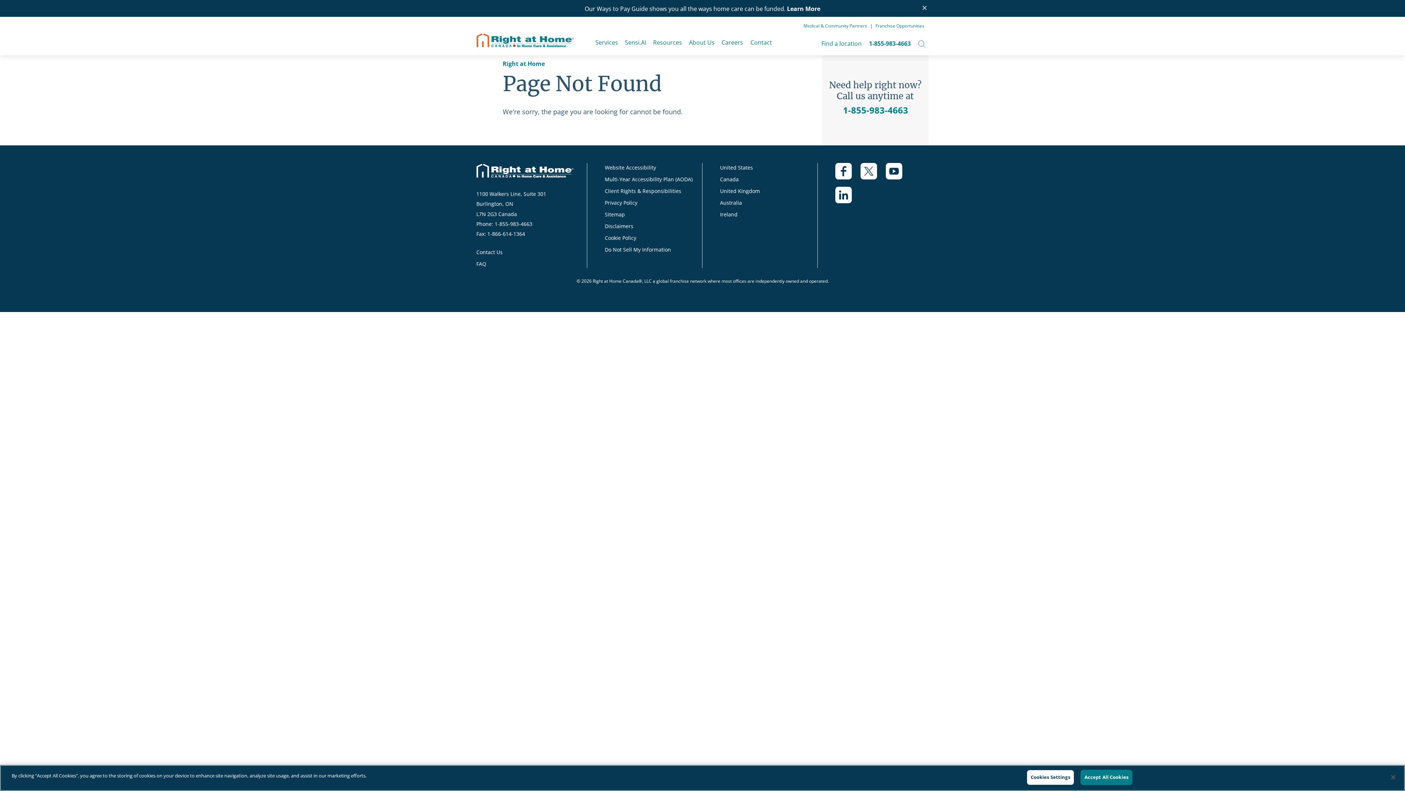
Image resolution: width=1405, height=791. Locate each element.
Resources (667, 42)
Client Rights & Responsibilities (643, 190)
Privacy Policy (621, 202)
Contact (761, 42)
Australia (731, 202)
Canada (729, 179)
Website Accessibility (630, 167)
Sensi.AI (635, 42)
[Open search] (922, 44)
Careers (732, 42)
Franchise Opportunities (900, 26)
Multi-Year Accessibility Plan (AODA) (649, 179)
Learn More (803, 9)
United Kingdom (740, 190)
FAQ (481, 263)
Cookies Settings (1050, 777)
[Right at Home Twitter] (873, 175)
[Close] (1393, 777)
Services (606, 42)
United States (736, 167)
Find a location (841, 44)
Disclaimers (619, 226)
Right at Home (524, 64)
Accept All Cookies (1106, 777)
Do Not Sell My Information (638, 249)
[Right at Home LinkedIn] (848, 199)
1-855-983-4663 (890, 44)
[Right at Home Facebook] (848, 175)
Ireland (729, 214)
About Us (702, 42)
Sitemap (615, 214)
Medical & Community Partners (835, 26)
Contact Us (489, 252)
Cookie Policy (620, 237)
